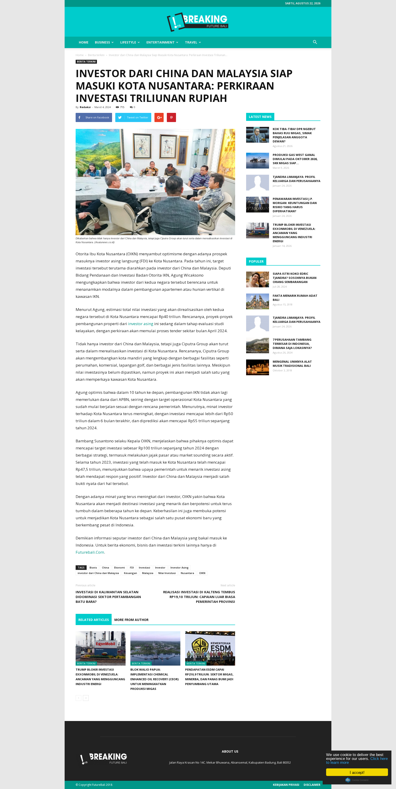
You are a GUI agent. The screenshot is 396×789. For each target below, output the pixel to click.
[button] (314, 42)
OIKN (202, 573)
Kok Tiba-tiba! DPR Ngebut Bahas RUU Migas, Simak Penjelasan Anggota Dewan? (294, 135)
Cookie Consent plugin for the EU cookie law (357, 780)
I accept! (357, 772)
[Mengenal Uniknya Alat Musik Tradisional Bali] (257, 367)
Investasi (144, 567)
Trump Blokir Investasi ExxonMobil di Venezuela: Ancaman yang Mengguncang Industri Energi (294, 233)
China (105, 567)
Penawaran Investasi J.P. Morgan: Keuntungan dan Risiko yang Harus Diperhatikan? (295, 205)
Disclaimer (312, 785)
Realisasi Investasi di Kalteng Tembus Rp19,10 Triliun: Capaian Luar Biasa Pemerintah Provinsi (199, 597)
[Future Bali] (198, 22)
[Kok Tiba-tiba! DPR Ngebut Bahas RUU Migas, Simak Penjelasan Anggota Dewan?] (257, 135)
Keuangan (130, 573)
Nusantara (187, 573)
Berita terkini (96, 55)
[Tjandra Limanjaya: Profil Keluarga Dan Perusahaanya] (257, 182)
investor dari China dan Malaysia (98, 573)
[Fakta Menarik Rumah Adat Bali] (257, 301)
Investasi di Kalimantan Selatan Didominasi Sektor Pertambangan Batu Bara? (108, 597)
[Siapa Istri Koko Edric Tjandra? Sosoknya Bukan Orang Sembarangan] (257, 279)
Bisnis (93, 567)
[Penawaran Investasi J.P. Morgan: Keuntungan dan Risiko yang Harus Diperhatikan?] (257, 204)
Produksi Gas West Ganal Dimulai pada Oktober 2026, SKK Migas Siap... (295, 159)
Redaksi (85, 107)
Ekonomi (119, 567)
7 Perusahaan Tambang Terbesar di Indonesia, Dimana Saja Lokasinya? (292, 343)
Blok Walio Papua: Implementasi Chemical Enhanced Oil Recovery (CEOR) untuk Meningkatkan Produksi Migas (154, 679)
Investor (160, 567)
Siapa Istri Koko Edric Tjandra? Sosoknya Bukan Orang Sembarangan (294, 278)
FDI (132, 567)
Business (102, 42)
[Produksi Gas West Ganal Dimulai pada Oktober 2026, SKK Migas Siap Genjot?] (257, 161)
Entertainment (160, 42)
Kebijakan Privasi (286, 785)
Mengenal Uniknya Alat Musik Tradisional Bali (292, 363)
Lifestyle (128, 42)
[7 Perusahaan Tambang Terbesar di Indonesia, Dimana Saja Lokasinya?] (257, 345)
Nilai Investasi (167, 573)
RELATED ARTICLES (93, 620)
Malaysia (147, 573)
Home (83, 42)
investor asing (140, 323)
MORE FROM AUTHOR (131, 620)
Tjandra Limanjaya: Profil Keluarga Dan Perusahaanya (296, 179)
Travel (191, 42)
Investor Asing (179, 567)
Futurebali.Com (90, 552)
